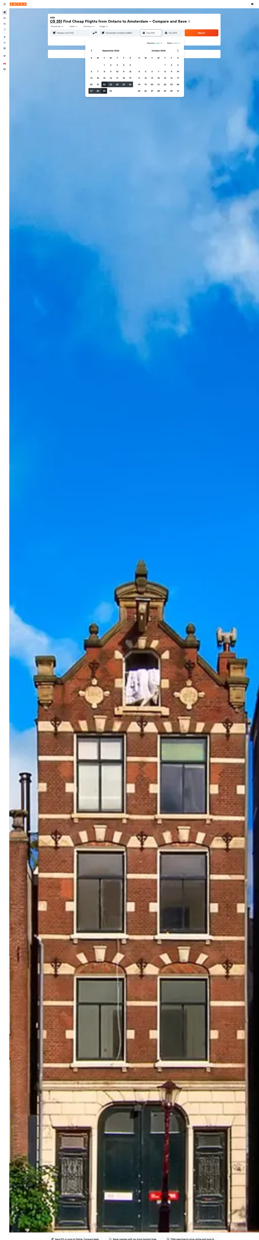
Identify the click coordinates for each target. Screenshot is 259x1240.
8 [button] (104, 71)
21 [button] (98, 84)
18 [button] (124, 78)
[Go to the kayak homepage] (18, 4)
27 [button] (91, 91)
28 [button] (98, 91)
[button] (5, 4)
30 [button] (110, 91)
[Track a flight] (4, 42)
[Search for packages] (4, 29)
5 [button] (130, 65)
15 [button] (104, 78)
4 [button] (123, 65)
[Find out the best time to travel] (4, 48)
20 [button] (91, 84)
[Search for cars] (4, 23)
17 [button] (117, 78)
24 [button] (117, 84)
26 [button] (130, 84)
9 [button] (110, 71)
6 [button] (91, 71)
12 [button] (130, 71)
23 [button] (111, 84)
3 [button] (117, 65)
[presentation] (189, 21)
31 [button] (178, 91)
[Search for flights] (4, 12)
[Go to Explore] (4, 37)
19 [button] (130, 78)
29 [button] (104, 91)
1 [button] (104, 65)
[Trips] (4, 56)
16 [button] (111, 78)
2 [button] (110, 65)
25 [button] (123, 84)
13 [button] (91, 78)
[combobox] (57, 26)
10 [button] (117, 71)
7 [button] (97, 71)
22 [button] (104, 84)
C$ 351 (56, 21)
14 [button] (98, 78)
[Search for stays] (4, 18)
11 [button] (124, 71)
